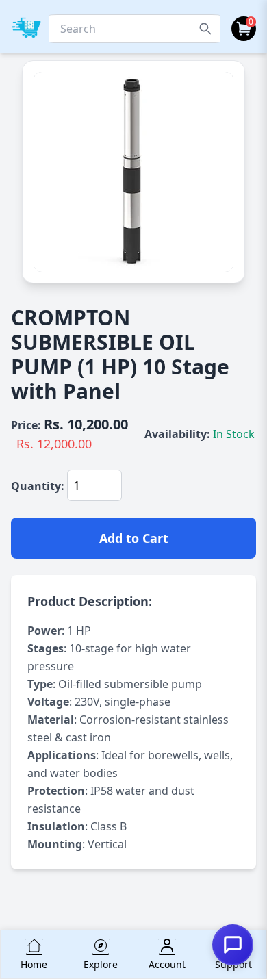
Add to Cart (133, 538)
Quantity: (37, 486)
